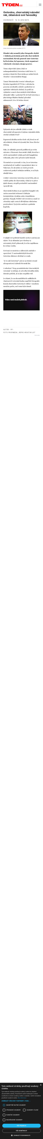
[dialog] (21, 1111)
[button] (21, 1101)
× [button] (40, 1085)
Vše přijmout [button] (21, 1126)
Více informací (22, 1098)
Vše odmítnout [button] (21, 1131)
